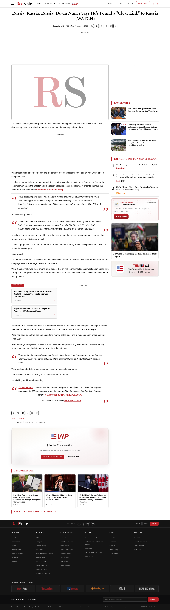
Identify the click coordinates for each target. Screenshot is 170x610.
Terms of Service (16, 607)
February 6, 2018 (72, 400)
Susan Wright (58, 26)
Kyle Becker (17, 505)
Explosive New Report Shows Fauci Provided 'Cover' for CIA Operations (143, 109)
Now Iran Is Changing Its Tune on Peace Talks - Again (135, 255)
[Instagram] (83, 524)
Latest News (15, 542)
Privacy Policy (28, 607)
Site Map (62, 607)
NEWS (38, 4)
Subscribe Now (73, 457)
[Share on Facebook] (101, 26)
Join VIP (154, 524)
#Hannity (49, 395)
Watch (13, 546)
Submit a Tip (114, 549)
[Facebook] (88, 524)
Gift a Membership (140, 542)
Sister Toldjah (65, 565)
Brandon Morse (65, 553)
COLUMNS (47, 4)
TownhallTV (15, 557)
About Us (113, 538)
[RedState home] (19, 523)
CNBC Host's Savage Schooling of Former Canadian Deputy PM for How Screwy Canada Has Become (92, 498)
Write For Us (114, 553)
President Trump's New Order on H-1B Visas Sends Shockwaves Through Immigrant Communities (26, 498)
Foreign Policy (41, 557)
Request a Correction (50, 607)
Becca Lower (50, 505)
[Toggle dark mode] (158, 3)
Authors (14, 561)
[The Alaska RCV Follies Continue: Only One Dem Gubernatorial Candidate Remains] (118, 145)
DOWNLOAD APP (114, 4)
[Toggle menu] (12, 3)
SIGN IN (130, 4)
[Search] (153, 3)
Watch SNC (138, 549)
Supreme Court (41, 569)
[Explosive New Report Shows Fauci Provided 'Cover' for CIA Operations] (118, 113)
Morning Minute (17, 553)
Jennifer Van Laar (66, 542)
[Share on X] (92, 26)
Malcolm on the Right (92, 538)
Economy (39, 549)
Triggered (88, 548)
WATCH (57, 4)
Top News (14, 538)
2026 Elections (41, 538)
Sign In (138, 524)
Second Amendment (43, 573)
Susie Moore (64, 546)
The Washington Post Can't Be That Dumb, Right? (136, 164)
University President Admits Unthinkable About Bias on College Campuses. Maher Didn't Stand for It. (143, 127)
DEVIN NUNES (16, 422)
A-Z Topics (40, 532)
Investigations (16, 549)
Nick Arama (83, 505)
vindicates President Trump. (50, 190)
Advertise (113, 542)
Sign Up (153, 599)
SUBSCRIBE (143, 4)
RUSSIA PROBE (42, 422)
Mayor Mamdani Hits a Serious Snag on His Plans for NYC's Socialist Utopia (59, 497)
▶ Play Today (121, 216)
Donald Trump (41, 546)
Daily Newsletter (139, 546)
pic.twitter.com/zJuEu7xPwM (68, 395)
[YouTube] (93, 524)
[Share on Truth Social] (97, 26)
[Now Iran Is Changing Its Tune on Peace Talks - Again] (134, 237)
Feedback (38, 607)
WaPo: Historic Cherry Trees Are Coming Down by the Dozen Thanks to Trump (137, 188)
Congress (39, 542)
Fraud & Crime (41, 561)
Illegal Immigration (42, 565)
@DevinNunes (26, 387)
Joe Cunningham (66, 549)
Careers (112, 546)
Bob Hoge (64, 561)
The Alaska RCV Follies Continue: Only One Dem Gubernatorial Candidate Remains (142, 143)
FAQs (145, 524)
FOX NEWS (29, 422)
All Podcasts (89, 556)
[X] (79, 524)
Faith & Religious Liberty (44, 553)
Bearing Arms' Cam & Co (93, 552)
